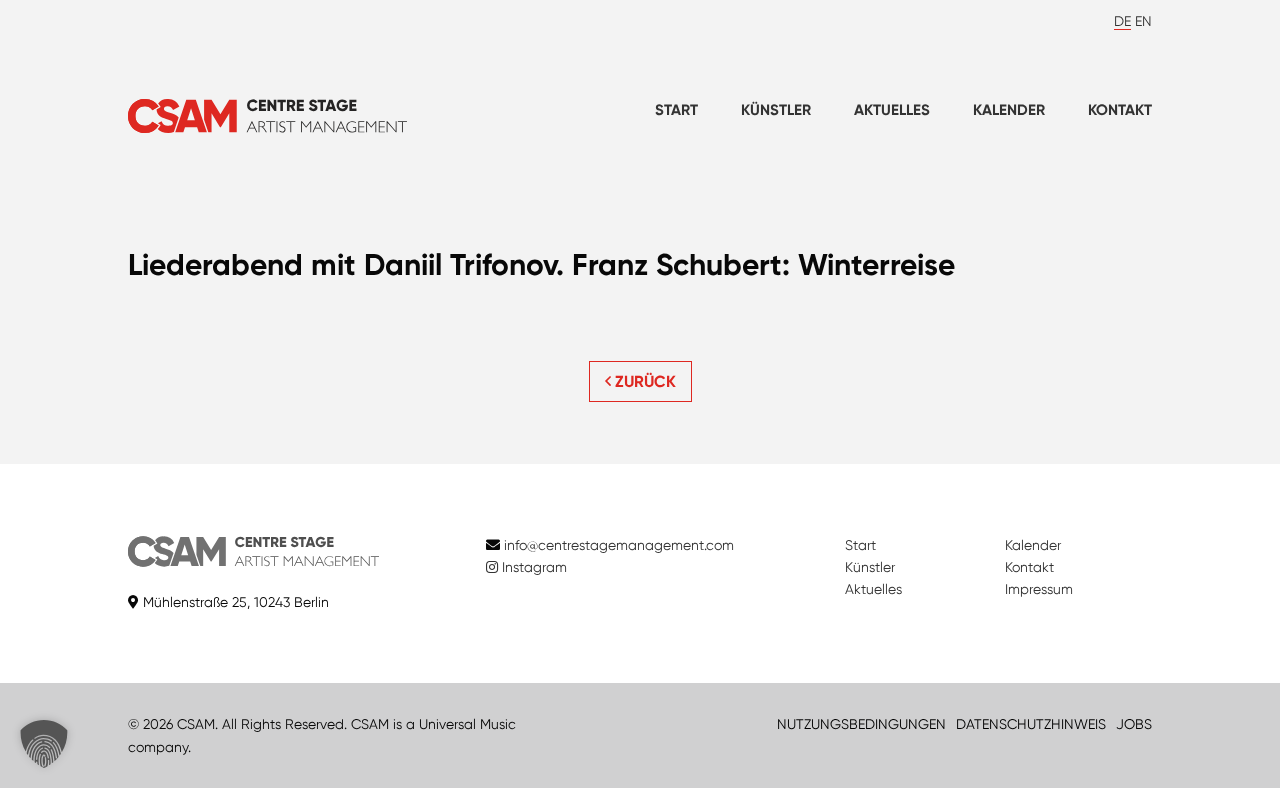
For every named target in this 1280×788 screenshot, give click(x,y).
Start (676, 110)
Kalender (1009, 110)
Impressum (1039, 589)
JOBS (1134, 724)
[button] (44, 744)
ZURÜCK (643, 381)
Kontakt (1120, 110)
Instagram (532, 567)
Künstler (776, 110)
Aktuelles (892, 110)
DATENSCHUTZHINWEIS (1031, 724)
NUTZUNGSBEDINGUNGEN (861, 724)
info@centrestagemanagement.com (619, 545)
